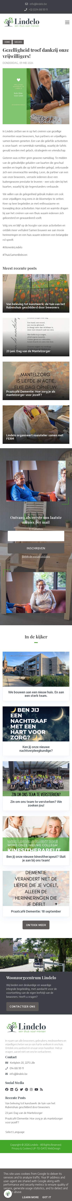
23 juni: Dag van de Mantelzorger (23, 1112)
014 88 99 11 (17, 1068)
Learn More (30, 1197)
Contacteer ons (22, 1006)
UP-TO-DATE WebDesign (46, 1148)
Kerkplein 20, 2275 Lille (22, 1062)
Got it (46, 1197)
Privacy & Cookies (21, 1148)
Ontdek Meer (36, 925)
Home (7, 42)
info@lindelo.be (18, 1073)
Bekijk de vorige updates (36, 556)
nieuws (18, 42)
